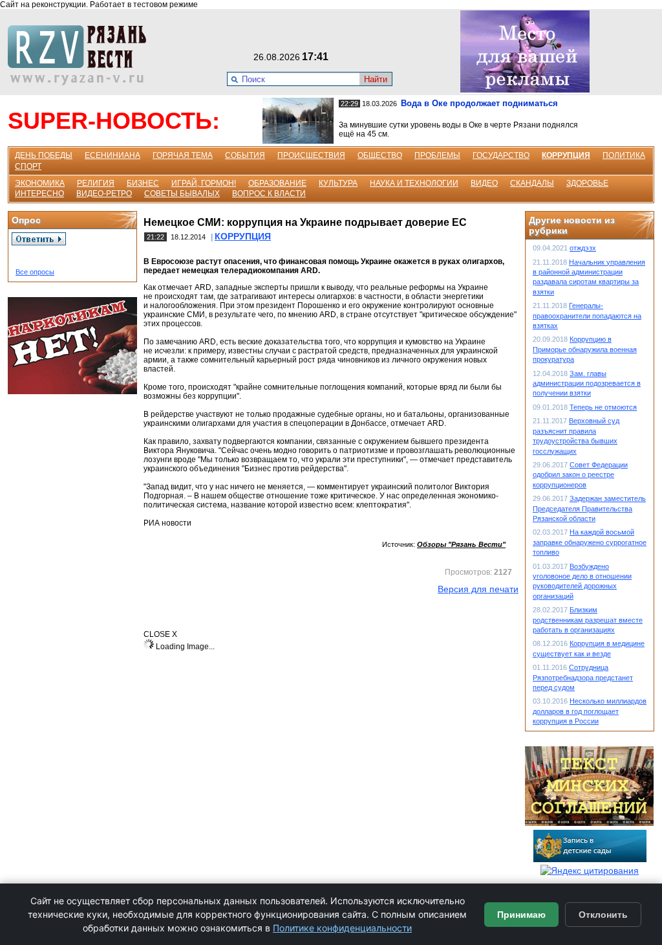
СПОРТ (28, 166)
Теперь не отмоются (603, 407)
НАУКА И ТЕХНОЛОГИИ (414, 183)
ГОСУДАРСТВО (501, 155)
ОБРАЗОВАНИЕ (277, 183)
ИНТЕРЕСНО (39, 193)
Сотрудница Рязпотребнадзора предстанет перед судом (583, 677)
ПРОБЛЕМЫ (437, 155)
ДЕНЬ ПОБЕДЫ (43, 155)
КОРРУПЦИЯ (566, 155)
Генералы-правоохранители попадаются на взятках (587, 315)
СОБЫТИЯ (245, 155)
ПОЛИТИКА (624, 155)
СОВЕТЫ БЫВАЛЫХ (182, 193)
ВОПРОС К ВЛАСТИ (269, 193)
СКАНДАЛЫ (532, 183)
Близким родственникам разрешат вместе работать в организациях (588, 620)
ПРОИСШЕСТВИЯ (311, 155)
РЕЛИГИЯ (95, 183)
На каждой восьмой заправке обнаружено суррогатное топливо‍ (589, 542)
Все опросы (35, 272)
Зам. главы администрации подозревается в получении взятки (587, 383)
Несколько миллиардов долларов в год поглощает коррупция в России (589, 711)
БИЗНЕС (143, 183)
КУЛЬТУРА (338, 183)
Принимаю (521, 914)
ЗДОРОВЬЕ (587, 183)
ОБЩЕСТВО (380, 155)
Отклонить (603, 914)
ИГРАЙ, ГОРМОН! (203, 183)
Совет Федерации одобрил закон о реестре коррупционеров (580, 475)
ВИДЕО (484, 183)
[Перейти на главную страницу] (81, 82)
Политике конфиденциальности (342, 927)
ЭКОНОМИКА (40, 183)
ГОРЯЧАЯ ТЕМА (183, 155)
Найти (375, 79)
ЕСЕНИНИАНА (112, 155)
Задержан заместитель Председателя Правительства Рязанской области (589, 508)
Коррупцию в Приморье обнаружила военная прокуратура (585, 349)
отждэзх (583, 248)
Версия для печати (478, 589)
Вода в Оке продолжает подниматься (479, 103)
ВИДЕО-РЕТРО (104, 193)
